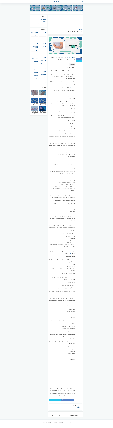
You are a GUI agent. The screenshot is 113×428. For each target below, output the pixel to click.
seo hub (80, 35)
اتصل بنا (44, 422)
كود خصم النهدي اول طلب (42, 19)
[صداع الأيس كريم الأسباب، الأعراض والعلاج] (35, 8)
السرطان (44, 71)
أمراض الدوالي (44, 38)
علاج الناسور (36, 75)
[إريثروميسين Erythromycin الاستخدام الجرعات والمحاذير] (78, 8)
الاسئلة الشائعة (61, 422)
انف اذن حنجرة (35, 43)
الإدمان (45, 49)
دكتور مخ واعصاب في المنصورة (42, 23)
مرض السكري (36, 81)
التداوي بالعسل (43, 60)
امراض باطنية (36, 35)
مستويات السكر (69, 253)
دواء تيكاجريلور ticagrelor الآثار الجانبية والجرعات (67, 9)
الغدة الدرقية (44, 82)
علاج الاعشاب (36, 69)
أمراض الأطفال (44, 35)
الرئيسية (70, 422)
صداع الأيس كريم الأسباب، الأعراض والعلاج (35, 9)
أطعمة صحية (44, 32)
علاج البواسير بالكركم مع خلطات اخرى (46, 9)
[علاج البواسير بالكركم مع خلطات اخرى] (46, 8)
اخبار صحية (44, 40)
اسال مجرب (44, 43)
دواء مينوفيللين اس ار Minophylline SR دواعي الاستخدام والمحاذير (56, 8)
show (70, 64)
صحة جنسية (36, 61)
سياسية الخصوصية (48, 422)
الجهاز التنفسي (43, 66)
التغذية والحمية (43, 63)
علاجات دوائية (36, 78)
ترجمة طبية (44, 25)
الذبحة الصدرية (72, 140)
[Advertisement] (65, 21)
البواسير (44, 57)
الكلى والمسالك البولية (34, 32)
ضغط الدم (36, 64)
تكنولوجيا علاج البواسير (35, 47)
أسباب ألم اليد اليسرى (70, 57)
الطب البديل (44, 77)
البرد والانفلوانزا (43, 54)
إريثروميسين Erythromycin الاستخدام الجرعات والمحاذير (78, 9)
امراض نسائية (36, 40)
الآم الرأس (44, 46)
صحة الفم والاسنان (35, 55)
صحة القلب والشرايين (35, 58)
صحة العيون (36, 53)
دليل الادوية (36, 50)
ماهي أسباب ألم (72, 87)
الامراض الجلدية (43, 52)
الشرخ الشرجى (43, 74)
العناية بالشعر (44, 80)
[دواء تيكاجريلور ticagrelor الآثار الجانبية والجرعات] (67, 8)
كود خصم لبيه (44, 21)
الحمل (45, 68)
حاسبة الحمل (65, 422)
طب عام (80, 29)
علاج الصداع (36, 72)
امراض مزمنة (36, 38)
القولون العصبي (72, 296)
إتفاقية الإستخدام (55, 422)
